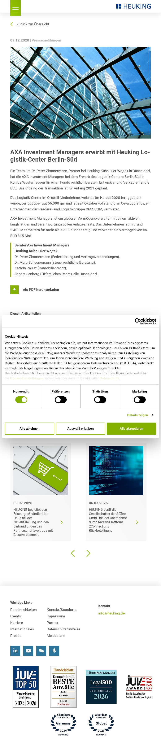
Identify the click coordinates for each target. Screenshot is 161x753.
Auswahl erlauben (80, 428)
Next (88, 553)
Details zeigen (137, 415)
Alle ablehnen (29, 428)
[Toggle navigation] (15, 8)
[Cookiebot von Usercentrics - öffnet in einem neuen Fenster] (137, 321)
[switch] (61, 400)
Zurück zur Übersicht (33, 24)
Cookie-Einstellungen (27, 378)
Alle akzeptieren (131, 428)
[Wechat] (41, 651)
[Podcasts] (54, 651)
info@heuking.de (111, 613)
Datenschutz (109, 378)
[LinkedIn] (15, 651)
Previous (73, 553)
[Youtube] (28, 651)
